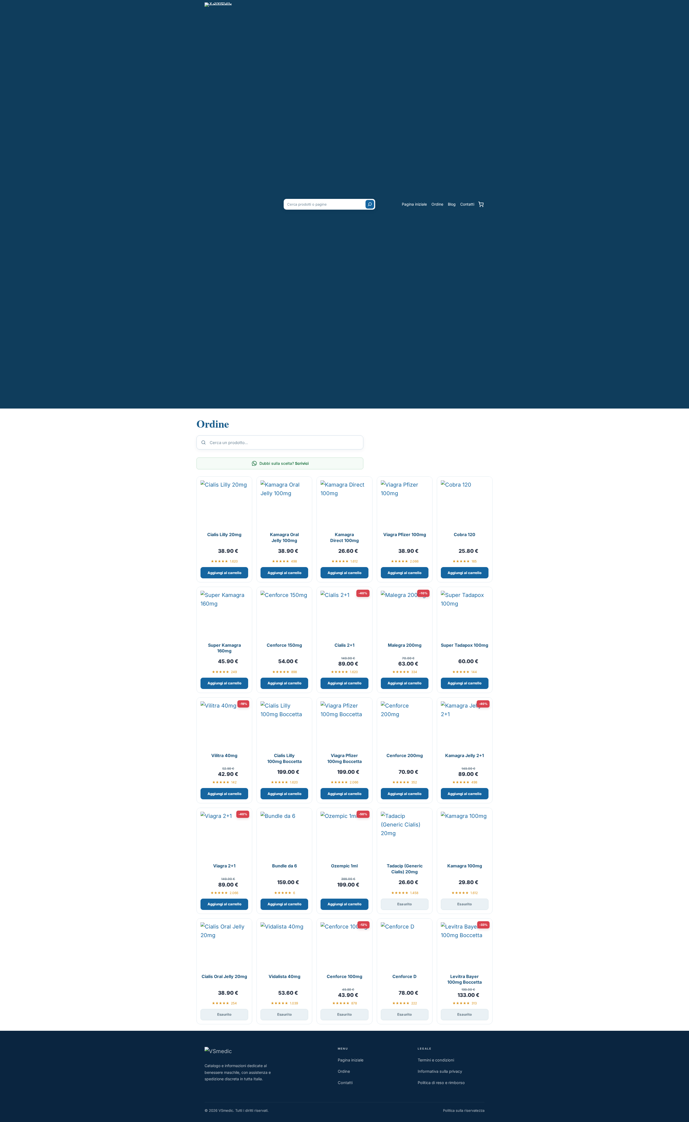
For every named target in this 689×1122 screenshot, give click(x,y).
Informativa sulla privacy (440, 1071)
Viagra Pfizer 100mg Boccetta (344, 758)
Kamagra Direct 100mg (344, 537)
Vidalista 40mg (284, 976)
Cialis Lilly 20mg (224, 534)
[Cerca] (369, 204)
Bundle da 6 (284, 865)
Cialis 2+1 (344, 645)
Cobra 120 (464, 534)
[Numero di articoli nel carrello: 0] (481, 204)
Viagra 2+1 (224, 865)
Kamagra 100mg (464, 865)
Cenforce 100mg (344, 976)
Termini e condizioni (436, 1060)
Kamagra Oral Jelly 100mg (284, 537)
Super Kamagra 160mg (224, 648)
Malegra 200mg (404, 645)
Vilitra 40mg (224, 755)
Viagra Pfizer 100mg (404, 534)
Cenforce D (404, 976)
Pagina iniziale (350, 1060)
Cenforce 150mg (284, 645)
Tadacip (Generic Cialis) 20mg (405, 868)
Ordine (344, 1071)
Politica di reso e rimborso (441, 1082)
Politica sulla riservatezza (463, 1110)
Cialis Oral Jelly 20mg (224, 976)
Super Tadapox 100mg (464, 645)
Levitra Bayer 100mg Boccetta (464, 979)
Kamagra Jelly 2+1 (464, 755)
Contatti (345, 1082)
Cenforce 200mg (404, 755)
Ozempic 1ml (344, 865)
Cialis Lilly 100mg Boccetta (284, 758)
